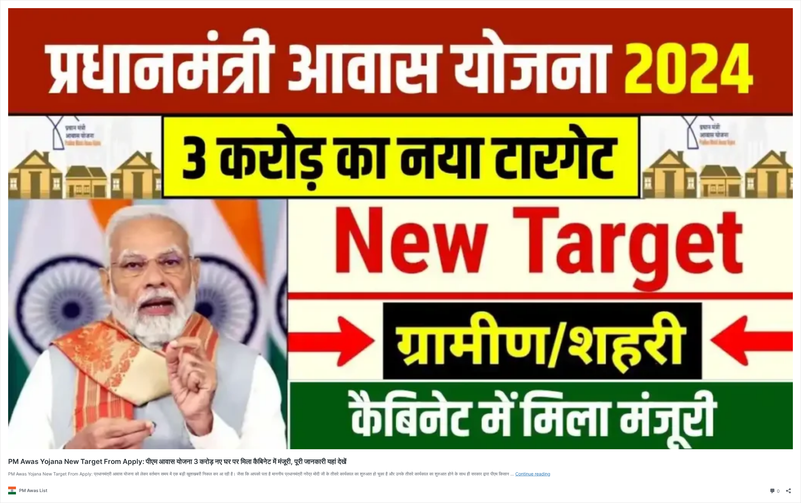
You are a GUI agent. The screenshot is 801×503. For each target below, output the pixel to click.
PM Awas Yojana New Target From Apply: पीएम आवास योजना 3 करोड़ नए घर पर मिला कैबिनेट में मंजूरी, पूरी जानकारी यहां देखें (177, 461)
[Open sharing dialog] (788, 489)
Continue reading (532, 473)
